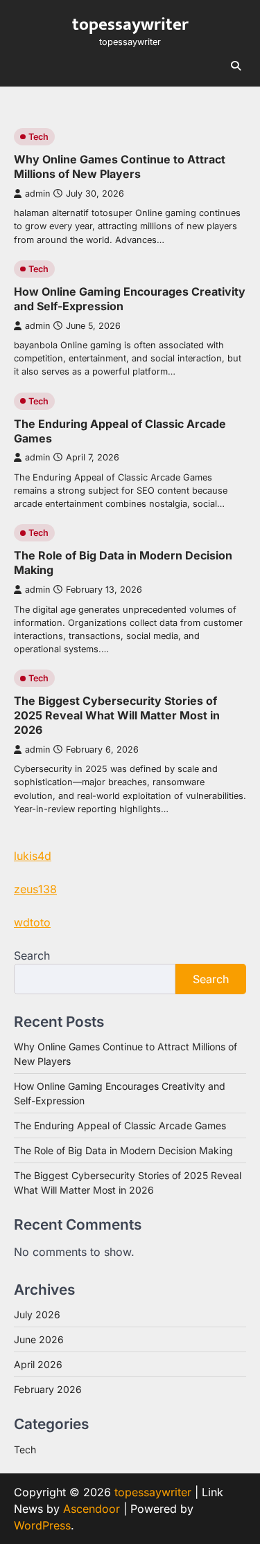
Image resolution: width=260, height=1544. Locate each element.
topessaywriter (130, 24)
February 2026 (48, 1389)
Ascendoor (91, 1509)
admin (37, 193)
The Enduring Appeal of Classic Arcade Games (120, 1125)
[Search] (235, 65)
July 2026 (37, 1314)
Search (32, 955)
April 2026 (38, 1364)
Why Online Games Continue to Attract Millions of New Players (119, 166)
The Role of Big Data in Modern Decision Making (123, 1150)
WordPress (42, 1525)
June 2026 (39, 1339)
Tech (38, 137)
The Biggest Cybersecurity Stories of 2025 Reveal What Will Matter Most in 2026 (117, 715)
